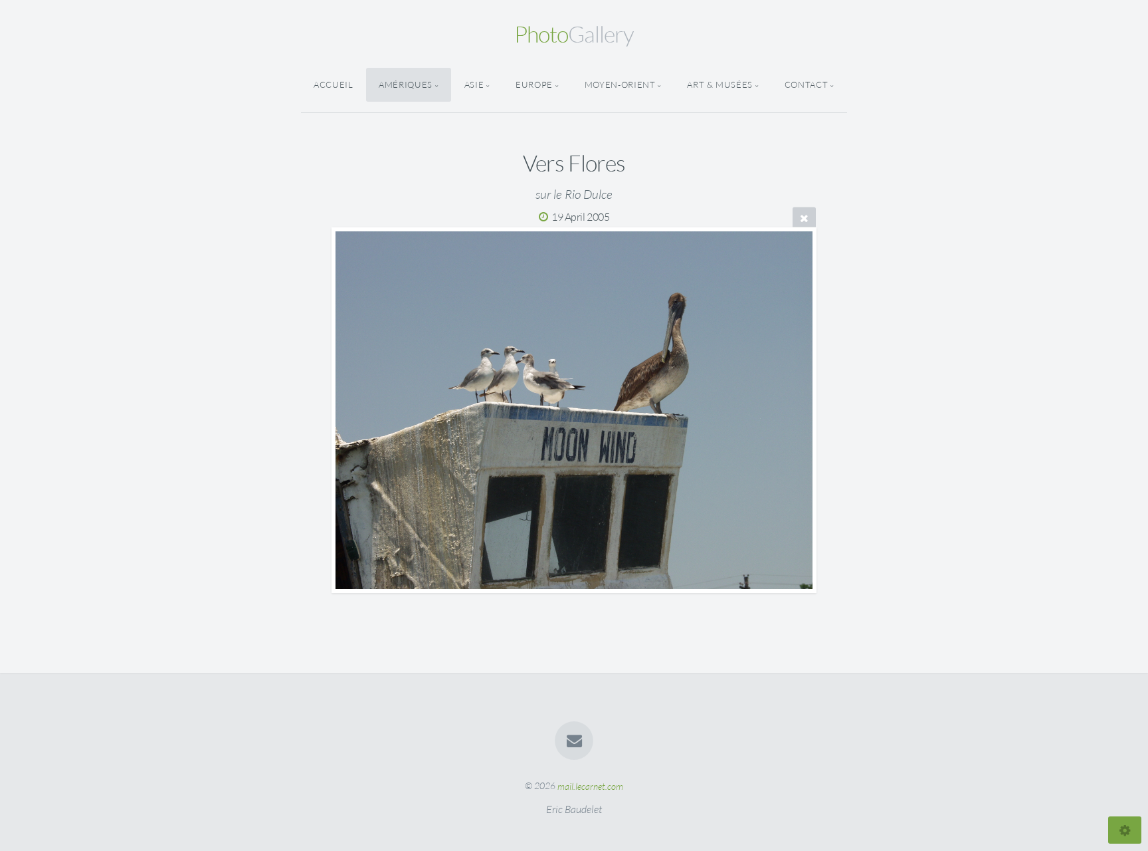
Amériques (405, 84)
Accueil (333, 84)
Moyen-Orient (620, 84)
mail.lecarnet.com (590, 785)
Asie (474, 84)
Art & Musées (720, 84)
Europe (534, 84)
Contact (806, 84)
